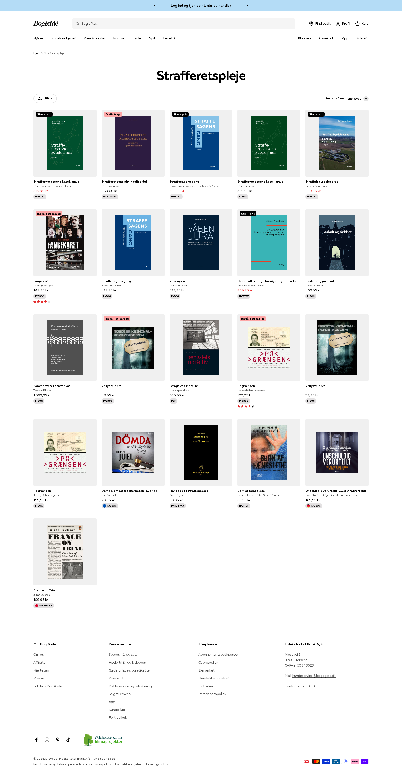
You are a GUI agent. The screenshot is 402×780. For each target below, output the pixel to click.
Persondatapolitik (212, 694)
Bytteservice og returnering (130, 686)
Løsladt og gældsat (319, 281)
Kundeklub (117, 710)
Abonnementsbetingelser (218, 654)
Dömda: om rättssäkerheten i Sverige (129, 491)
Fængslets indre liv (184, 386)
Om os (39, 654)
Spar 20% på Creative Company (201, 5)
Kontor (118, 38)
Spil (152, 38)
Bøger (38, 38)
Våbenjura (177, 281)
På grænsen (246, 386)
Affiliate (39, 662)
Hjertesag (41, 670)
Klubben (304, 38)
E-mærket (206, 670)
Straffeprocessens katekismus (56, 181)
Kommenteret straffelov (52, 386)
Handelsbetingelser (213, 678)
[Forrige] (154, 5)
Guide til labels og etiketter (130, 670)
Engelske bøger (63, 38)
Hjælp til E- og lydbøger (127, 662)
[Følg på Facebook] (36, 740)
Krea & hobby (94, 38)
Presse (39, 678)
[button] (42, 301)
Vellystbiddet (112, 386)
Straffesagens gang (184, 181)
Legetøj (169, 38)
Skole (137, 38)
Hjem (37, 53)
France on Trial (45, 590)
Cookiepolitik (208, 662)
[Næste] (247, 5)
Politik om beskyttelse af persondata (59, 764)
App (345, 38)
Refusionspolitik (100, 764)
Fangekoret (42, 281)
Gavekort (326, 38)
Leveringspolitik (157, 764)
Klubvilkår (205, 686)
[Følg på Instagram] (47, 740)
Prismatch (116, 678)
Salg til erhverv (120, 694)
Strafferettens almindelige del (124, 181)
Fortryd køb (118, 717)
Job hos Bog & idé (48, 686)
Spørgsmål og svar (123, 654)
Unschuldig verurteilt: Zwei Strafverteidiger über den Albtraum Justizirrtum (336, 491)
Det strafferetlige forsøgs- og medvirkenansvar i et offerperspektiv (268, 281)
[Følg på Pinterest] (58, 740)
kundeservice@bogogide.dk (314, 675)
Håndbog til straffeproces (189, 491)
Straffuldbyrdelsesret (321, 181)
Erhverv (362, 38)
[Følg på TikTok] (68, 740)
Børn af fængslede (251, 491)
